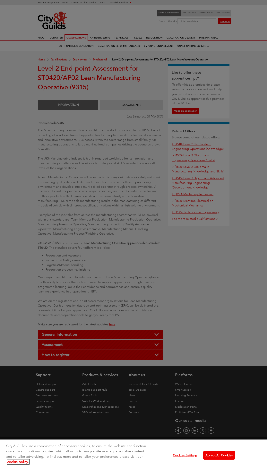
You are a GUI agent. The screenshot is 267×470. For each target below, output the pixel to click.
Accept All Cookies (219, 455)
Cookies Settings (185, 455)
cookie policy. (18, 462)
